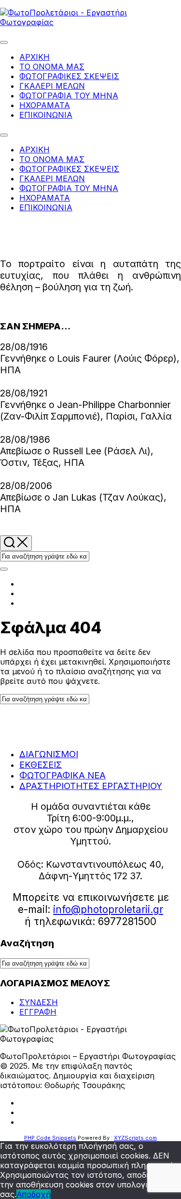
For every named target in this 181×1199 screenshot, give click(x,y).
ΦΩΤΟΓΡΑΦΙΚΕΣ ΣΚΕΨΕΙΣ (69, 76)
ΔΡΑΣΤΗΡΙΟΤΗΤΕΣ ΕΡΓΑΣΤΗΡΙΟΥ (90, 785)
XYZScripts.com (135, 1137)
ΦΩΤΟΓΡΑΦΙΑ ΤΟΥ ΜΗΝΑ (68, 95)
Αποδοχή (33, 1194)
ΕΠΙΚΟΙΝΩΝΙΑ (45, 115)
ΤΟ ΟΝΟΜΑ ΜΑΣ (51, 66)
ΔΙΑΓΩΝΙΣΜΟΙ (48, 754)
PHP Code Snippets (50, 1137)
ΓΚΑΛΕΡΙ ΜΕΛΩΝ (52, 86)
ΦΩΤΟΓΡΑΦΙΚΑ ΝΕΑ (62, 775)
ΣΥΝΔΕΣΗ (38, 1002)
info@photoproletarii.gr (108, 909)
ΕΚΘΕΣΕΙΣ (40, 764)
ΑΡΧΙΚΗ (34, 57)
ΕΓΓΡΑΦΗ (37, 1012)
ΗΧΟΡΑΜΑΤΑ (44, 105)
